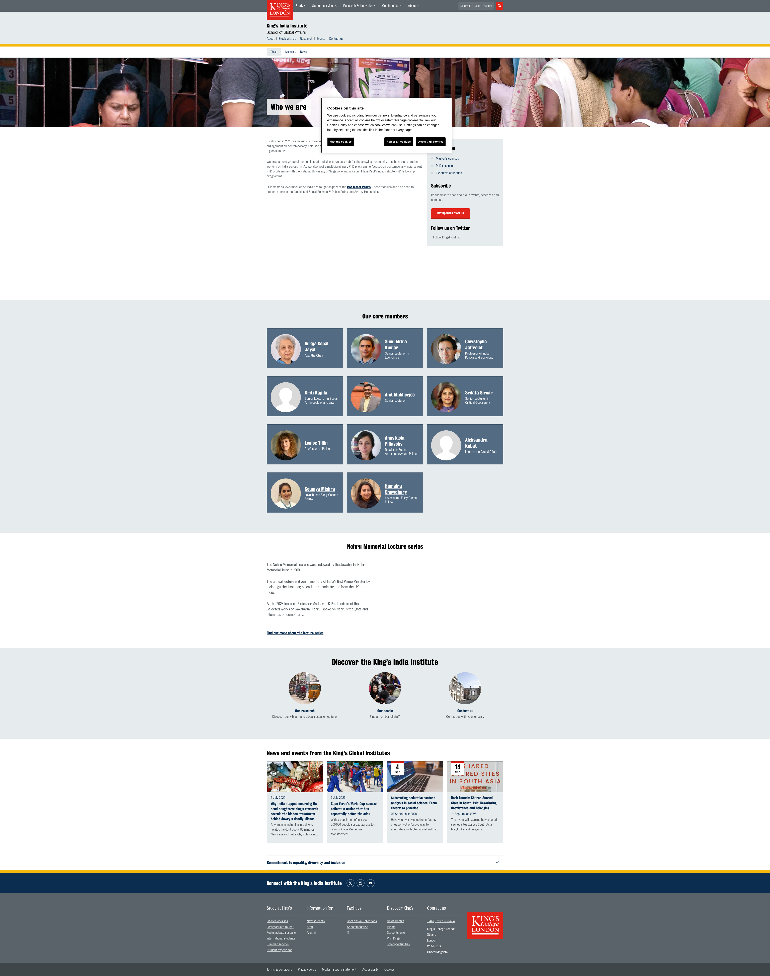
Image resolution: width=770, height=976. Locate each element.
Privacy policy (307, 969)
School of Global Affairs (286, 32)
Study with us (287, 38)
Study (299, 5)
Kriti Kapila (316, 392)
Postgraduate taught (280, 927)
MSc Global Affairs (359, 187)
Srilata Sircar (479, 392)
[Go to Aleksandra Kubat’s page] (448, 445)
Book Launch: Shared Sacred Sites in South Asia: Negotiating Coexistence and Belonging (473, 802)
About (412, 5)
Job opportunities (398, 944)
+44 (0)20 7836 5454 (441, 921)
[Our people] (385, 688)
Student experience (279, 950)
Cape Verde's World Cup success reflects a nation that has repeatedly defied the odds (354, 808)
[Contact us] (465, 688)
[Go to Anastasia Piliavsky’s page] (368, 445)
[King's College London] (485, 922)
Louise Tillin (316, 442)
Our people (385, 710)
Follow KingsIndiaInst (446, 237)
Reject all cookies (399, 141)
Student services (323, 5)
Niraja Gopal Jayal (316, 346)
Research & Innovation (358, 5)
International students (281, 938)
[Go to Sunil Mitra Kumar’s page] (368, 349)
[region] (386, 125)
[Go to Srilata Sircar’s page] (448, 397)
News (303, 52)
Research (306, 38)
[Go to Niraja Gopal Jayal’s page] (288, 349)
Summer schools (278, 944)
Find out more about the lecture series (295, 632)
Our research (305, 710)
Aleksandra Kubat (476, 442)
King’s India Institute (287, 26)
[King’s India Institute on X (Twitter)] (350, 883)
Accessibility (370, 969)
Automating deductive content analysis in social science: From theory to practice (414, 802)
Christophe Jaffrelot (476, 344)
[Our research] (305, 688)
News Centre (395, 921)
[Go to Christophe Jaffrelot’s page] (448, 349)
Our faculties (390, 5)
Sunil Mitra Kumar (396, 344)
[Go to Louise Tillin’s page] (288, 445)
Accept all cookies (430, 141)
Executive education (449, 173)
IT (348, 932)
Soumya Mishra (320, 488)
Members (290, 52)
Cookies (389, 969)
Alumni (488, 6)
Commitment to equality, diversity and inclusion (306, 862)
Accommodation (357, 927)
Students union (396, 932)
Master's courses (447, 158)
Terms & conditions (279, 969)
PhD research (445, 165)
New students (316, 921)
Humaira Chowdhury (396, 488)
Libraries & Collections (362, 921)
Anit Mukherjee (400, 394)
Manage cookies (341, 141)
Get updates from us (450, 213)
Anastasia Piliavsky (394, 440)
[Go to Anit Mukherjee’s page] (368, 397)
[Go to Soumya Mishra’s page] (288, 493)
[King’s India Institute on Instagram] (361, 883)
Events (321, 38)
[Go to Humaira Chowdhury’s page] (368, 493)
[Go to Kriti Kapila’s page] (288, 397)
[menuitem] (301, 6)
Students (465, 6)
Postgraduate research (282, 932)
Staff (477, 6)
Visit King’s (394, 938)
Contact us (336, 38)
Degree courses (277, 921)
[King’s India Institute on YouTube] (371, 883)
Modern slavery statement (339, 969)
